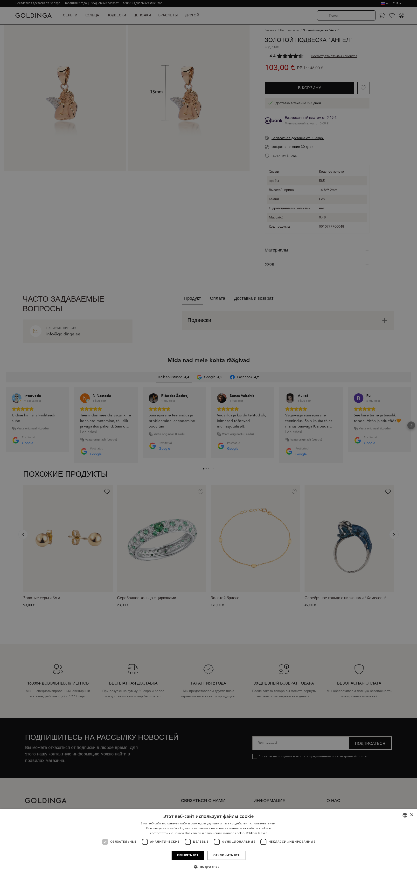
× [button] (411, 815)
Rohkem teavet (256, 833)
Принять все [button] (188, 855)
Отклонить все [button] (226, 855)
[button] (208, 866)
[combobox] (405, 815)
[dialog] (208, 842)
